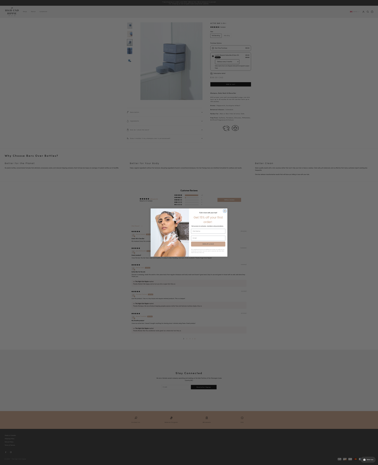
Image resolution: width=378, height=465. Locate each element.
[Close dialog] (225, 211)
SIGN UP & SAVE (208, 244)
